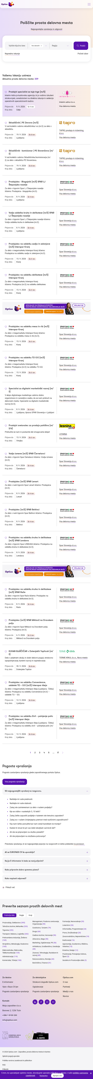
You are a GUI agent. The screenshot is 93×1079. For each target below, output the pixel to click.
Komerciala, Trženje (9, 960)
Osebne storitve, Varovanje (42, 935)
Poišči (82, 46)
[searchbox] (60, 46)
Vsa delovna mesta (67, 106)
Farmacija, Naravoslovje (71, 921)
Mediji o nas (68, 991)
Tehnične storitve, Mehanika (12, 926)
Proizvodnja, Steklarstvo (11, 923)
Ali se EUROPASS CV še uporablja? (20, 852)
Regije (21, 915)
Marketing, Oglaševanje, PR (42, 943)
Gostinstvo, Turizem (39, 928)
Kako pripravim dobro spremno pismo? (22, 869)
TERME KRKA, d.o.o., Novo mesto (73, 658)
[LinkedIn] (35, 1002)
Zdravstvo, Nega (38, 939)
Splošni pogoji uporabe (10, 1056)
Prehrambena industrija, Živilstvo (14, 938)
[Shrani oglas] (6, 92)
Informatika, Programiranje (72, 929)
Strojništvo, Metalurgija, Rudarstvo (15, 944)
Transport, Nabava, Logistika (13, 934)
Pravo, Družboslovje (69, 933)
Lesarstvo (66, 925)
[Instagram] (47, 1002)
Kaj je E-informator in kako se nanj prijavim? (24, 861)
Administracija (7, 956)
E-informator (7, 982)
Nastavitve (44, 1076)
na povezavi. (79, 844)
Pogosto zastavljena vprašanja (15, 991)
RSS (3, 1065)
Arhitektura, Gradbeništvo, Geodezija (46, 946)
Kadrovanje (66, 940)
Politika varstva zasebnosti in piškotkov (17, 1060)
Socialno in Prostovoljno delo (73, 960)
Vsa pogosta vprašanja (15, 781)
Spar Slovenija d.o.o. (68, 189)
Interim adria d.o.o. (67, 102)
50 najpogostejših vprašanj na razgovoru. (23, 791)
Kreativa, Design (68, 950)
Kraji (30, 915)
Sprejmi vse (57, 1076)
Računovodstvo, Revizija (41, 959)
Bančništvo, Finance (40, 963)
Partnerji (66, 987)
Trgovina (5, 930)
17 (58, 752)
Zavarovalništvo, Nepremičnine (74, 936)
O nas (65, 982)
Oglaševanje (38, 987)
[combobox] (38, 45)
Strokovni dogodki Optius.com (45, 982)
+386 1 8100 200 (9, 1015)
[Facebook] (41, 1002)
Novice (66, 996)
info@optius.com (9, 1020)
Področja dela (9, 915)
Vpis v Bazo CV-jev (10, 987)
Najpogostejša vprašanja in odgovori (46, 29)
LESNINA (63, 434)
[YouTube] (53, 1002)
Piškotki (5, 1069)
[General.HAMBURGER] (89, 5)
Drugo (34, 931)
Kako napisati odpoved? (15, 878)
